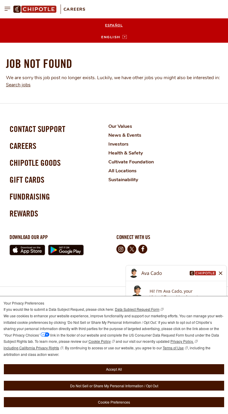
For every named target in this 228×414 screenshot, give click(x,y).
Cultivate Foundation (131, 162)
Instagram (120, 249)
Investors (118, 144)
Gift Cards (27, 179)
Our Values (120, 126)
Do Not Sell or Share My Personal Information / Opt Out (114, 385)
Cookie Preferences (114, 402)
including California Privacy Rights (31, 347)
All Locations (122, 171)
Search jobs (18, 85)
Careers (75, 9)
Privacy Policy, (182, 341)
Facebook (142, 249)
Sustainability (123, 179)
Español (114, 25)
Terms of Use (173, 347)
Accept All (114, 369)
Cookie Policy (99, 341)
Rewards (24, 213)
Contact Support (37, 129)
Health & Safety (125, 153)
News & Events (124, 135)
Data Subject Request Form (137, 309)
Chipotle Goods (35, 162)
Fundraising (30, 196)
